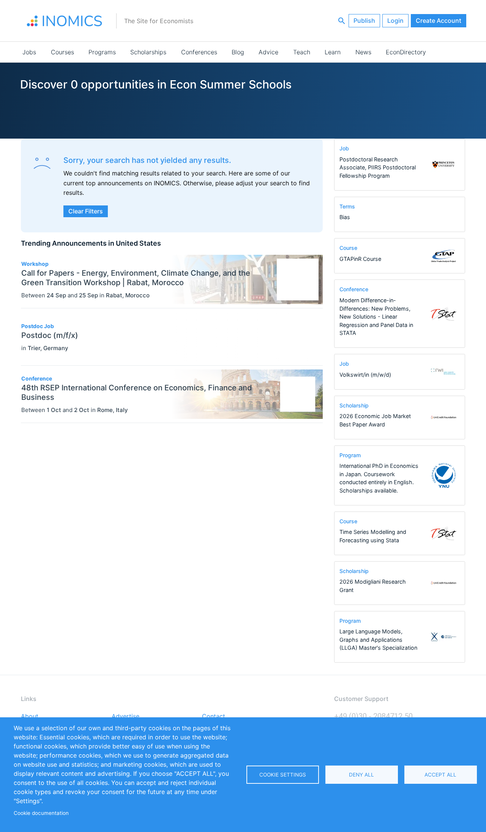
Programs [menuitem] (102, 52)
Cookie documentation (41, 813)
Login (395, 20)
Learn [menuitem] (333, 52)
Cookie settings (282, 775)
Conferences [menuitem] (199, 52)
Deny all (361, 775)
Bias (344, 217)
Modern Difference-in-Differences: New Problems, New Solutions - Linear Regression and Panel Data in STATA (376, 316)
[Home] (64, 21)
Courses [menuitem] (62, 52)
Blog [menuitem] (238, 52)
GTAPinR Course (360, 259)
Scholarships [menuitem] (148, 52)
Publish (364, 20)
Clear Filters (85, 211)
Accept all (440, 775)
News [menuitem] (363, 52)
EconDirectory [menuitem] (406, 52)
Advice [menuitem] (268, 52)
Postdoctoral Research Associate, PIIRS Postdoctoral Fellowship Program (377, 167)
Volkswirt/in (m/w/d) (365, 374)
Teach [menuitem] (301, 52)
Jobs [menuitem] (29, 52)
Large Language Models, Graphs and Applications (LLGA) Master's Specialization (378, 639)
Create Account (438, 20)
